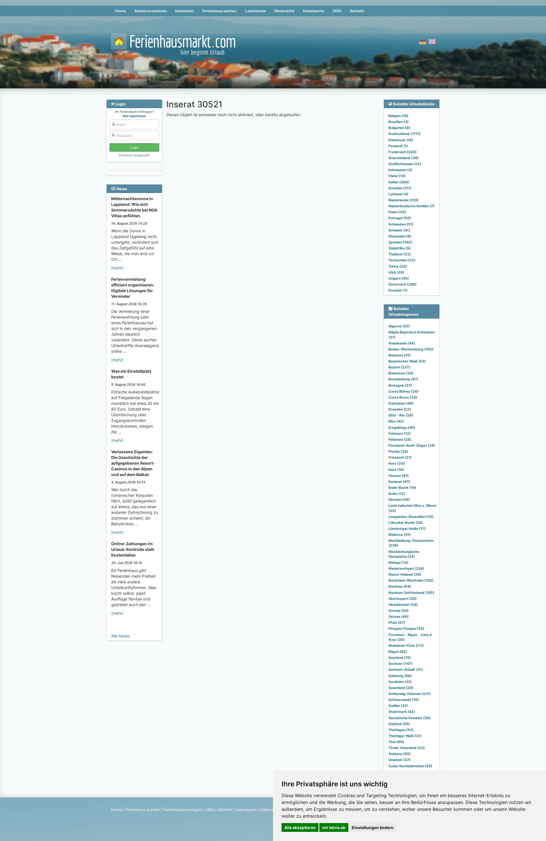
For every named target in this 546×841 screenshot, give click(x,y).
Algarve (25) (399, 326)
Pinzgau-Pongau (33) (406, 628)
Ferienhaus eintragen (183, 809)
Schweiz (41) (399, 230)
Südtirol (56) (399, 724)
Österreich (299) (402, 284)
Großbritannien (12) (404, 164)
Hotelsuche (313, 11)
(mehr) (117, 267)
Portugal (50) (399, 218)
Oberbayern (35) (402, 598)
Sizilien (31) (398, 705)
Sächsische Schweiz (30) (409, 718)
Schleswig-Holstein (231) (409, 694)
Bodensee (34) (400, 373)
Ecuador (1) (398, 290)
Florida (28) (398, 451)
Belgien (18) (398, 116)
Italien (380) (398, 182)
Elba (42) (396, 421)
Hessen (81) (398, 475)
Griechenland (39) (403, 158)
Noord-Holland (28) (404, 574)
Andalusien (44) (401, 343)
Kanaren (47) (399, 481)
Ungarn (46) (398, 278)
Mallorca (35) (399, 534)
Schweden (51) (400, 224)
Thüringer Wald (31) (404, 736)
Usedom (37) (399, 760)
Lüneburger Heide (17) (407, 528)
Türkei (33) (397, 266)
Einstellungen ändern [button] (373, 827)
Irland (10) (397, 176)
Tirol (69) (396, 742)
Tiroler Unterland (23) (406, 748)
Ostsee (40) (398, 616)
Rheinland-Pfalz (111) (406, 645)
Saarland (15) (399, 657)
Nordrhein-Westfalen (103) (410, 580)
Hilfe (337, 11)
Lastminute (255, 11)
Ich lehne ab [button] (334, 827)
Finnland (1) (398, 146)
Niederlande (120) (403, 200)
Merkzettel (284, 11)
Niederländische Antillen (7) (411, 206)
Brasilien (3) (398, 122)
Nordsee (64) (399, 586)
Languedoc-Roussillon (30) (411, 516)
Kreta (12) (396, 493)
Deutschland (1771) (404, 134)
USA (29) (396, 272)
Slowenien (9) (399, 236)
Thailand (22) (399, 254)
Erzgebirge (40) (401, 427)
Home (120, 11)
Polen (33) (397, 212)
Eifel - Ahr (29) (400, 415)
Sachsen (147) (400, 663)
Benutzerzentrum (151, 11)
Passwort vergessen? (134, 155)
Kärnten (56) (399, 499)
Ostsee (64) (398, 610)
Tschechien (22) (401, 260)
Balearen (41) (399, 355)
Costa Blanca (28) (403, 391)
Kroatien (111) (399, 188)
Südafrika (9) (399, 248)
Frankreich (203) (402, 152)
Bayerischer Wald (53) (407, 361)
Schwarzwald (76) (403, 700)
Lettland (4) (398, 194)
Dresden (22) (399, 409)
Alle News (120, 635)
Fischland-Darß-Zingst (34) (411, 445)
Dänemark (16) (400, 140)
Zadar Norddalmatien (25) (410, 766)
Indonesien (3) (400, 170)
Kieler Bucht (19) (402, 487)
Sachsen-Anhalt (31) (405, 669)
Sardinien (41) (400, 682)
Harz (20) (396, 463)
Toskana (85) (399, 754)
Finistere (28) (399, 439)
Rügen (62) (397, 651)
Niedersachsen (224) (406, 568)
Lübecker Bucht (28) (405, 522)
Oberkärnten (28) (403, 604)
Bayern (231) (399, 367)
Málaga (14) (398, 562)
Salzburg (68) (400, 676)
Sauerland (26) (400, 688)
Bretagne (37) (400, 385)
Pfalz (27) (396, 622)
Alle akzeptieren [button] (300, 827)
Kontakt (357, 11)
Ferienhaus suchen (219, 11)
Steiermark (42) (401, 711)
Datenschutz (272, 809)
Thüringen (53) (400, 730)
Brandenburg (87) (403, 379)
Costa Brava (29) (402, 397)
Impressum (246, 809)
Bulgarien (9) (399, 128)
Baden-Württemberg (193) (410, 349)
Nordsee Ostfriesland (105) (411, 592)
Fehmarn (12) (399, 433)
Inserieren (184, 11)
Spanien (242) (400, 242)
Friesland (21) (399, 457)
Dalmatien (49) (400, 403)
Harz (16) (396, 469)
